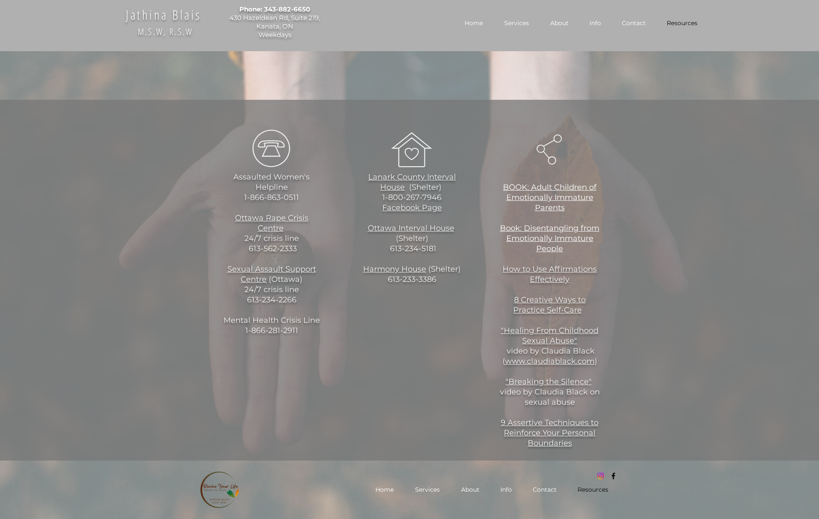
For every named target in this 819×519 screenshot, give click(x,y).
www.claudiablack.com (550, 361)
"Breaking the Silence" (548, 381)
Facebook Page (412, 207)
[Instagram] (600, 476)
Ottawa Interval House (411, 228)
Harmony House (394, 269)
